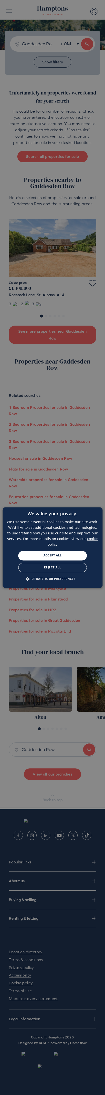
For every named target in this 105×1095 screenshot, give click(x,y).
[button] (53, 579)
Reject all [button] (52, 567)
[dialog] (53, 547)
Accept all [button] (52, 555)
